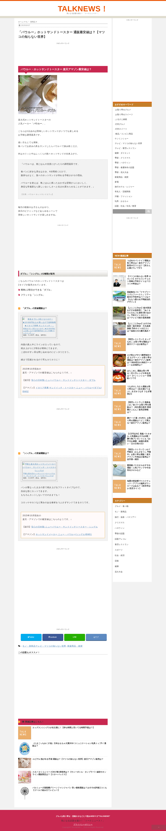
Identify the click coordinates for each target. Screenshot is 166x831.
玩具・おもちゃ (121, 201)
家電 (117, 182)
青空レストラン (121, 544)
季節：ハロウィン (122, 162)
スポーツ (119, 550)
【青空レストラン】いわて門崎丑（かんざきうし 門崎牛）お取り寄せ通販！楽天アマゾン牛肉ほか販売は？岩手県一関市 (139, 454)
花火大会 (119, 572)
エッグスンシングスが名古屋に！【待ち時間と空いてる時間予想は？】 (63, 727)
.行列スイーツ (121, 129)
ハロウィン (120, 528)
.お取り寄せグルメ (123, 110)
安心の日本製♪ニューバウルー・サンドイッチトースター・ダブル (63, 380)
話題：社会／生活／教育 (125, 206)
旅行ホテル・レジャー (124, 187)
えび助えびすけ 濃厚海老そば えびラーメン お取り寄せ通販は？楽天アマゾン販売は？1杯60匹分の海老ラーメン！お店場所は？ (139, 360)
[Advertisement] (63, 51)
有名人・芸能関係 (122, 191)
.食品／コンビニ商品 (124, 134)
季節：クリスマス (122, 158)
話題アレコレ (120, 539)
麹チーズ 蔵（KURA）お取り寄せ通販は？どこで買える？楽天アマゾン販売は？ (139, 420)
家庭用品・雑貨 (75, 646)
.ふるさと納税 (121, 119)
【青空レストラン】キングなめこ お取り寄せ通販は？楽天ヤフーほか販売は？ (139, 341)
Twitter (32, 637)
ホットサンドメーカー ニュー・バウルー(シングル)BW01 (64, 534)
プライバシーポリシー (83, 824)
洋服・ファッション (123, 196)
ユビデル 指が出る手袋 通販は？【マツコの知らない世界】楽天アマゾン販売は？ (67, 759)
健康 (117, 566)
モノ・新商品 (29, 646)
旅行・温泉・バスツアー (125, 517)
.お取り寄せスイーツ (124, 114)
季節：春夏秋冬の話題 (124, 167)
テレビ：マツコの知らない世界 (51, 646)
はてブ (96, 637)
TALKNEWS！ (83, 8)
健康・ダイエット (122, 153)
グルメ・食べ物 (121, 506)
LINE (75, 637)
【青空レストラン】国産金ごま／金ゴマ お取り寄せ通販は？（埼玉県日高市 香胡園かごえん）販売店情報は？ (139, 407)
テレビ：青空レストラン (125, 148)
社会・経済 (120, 555)
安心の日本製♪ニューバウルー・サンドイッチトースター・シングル (64, 527)
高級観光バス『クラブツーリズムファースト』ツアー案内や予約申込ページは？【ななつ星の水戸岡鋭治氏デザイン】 (138, 297)
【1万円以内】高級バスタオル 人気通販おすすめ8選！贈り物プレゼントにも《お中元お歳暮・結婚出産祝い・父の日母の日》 (139, 439)
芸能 (117, 561)
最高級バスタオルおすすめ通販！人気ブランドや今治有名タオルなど (138, 467)
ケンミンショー (121, 138)
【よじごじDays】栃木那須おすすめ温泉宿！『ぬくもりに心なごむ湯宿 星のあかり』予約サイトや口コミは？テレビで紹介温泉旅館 (139, 313)
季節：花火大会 (121, 172)
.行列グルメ (120, 124)
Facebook (53, 637)
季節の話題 (120, 533)
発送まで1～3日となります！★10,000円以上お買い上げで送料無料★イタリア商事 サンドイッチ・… (39, 331)
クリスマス (120, 522)
